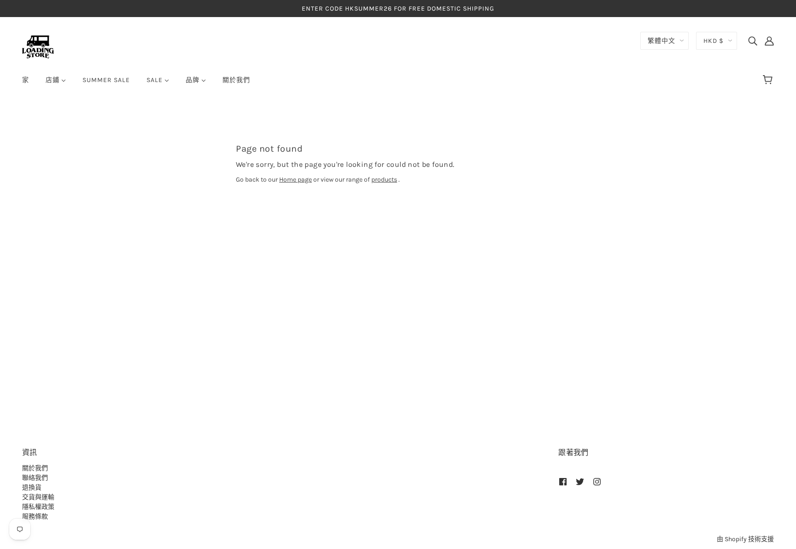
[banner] (38, 46)
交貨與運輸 (38, 497)
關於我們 (35, 468)
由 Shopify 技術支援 (745, 539)
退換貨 (31, 487)
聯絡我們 (35, 478)
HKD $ (713, 41)
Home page (295, 179)
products (384, 179)
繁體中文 (661, 41)
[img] (752, 40)
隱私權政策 (38, 507)
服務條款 (35, 516)
